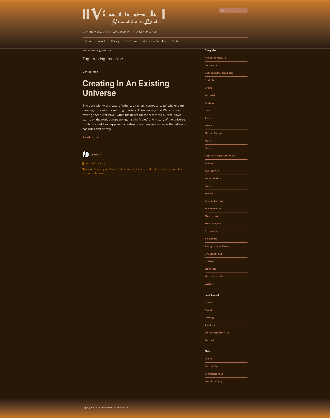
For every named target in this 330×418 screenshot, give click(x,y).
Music (208, 140)
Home (88, 41)
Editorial (90, 163)
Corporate (211, 65)
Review (209, 193)
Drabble (209, 80)
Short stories (212, 216)
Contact (176, 41)
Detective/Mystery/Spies (219, 72)
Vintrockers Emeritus (154, 41)
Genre (208, 117)
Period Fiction (213, 178)
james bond (144, 169)
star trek (87, 173)
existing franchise (105, 169)
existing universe (126, 169)
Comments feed (214, 373)
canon (89, 169)
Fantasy (209, 102)
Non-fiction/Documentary (220, 155)
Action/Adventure (215, 57)
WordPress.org (213, 381)
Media (208, 125)
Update (209, 261)
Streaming (211, 231)
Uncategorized (213, 253)
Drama (208, 87)
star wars (99, 173)
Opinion (101, 163)
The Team (131, 41)
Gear (207, 110)
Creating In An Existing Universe (125, 87)
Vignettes (210, 268)
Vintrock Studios (214, 276)
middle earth (160, 169)
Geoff (97, 154)
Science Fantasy (214, 200)
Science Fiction (213, 208)
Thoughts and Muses (217, 246)
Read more (90, 137)
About (101, 41)
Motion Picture (213, 133)
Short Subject (213, 223)
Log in (208, 358)
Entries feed (212, 366)
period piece (176, 169)
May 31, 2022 (90, 72)
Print (208, 185)
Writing (115, 41)
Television (211, 238)
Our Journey (212, 170)
